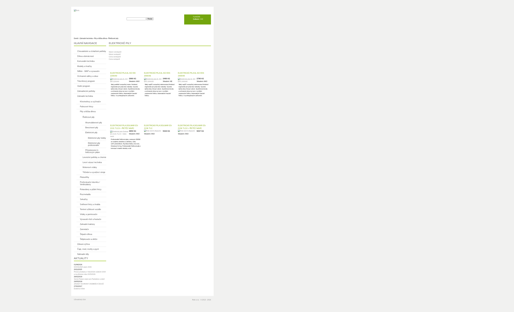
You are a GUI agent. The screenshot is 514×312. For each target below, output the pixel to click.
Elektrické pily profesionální (94, 144)
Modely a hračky (84, 66)
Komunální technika (86, 61)
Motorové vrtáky (90, 167)
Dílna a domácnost (85, 56)
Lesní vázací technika (92, 162)
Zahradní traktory (87, 224)
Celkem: (196, 19)
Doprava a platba (109, 29)
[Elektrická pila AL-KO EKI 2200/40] (119, 80)
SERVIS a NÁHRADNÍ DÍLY (132, 29)
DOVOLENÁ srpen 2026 (83, 267)
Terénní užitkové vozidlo (90, 209)
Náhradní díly (83, 254)
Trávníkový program (86, 81)
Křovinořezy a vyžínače (90, 101)
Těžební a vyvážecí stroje (94, 172)
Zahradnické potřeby (86, 91)
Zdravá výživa (83, 244)
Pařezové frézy (86, 106)
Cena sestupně (114, 59)
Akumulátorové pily (93, 122)
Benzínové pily (91, 127)
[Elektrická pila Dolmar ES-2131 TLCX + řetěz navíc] (119, 134)
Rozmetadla (85, 194)
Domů (76, 38)
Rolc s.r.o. (195, 300)
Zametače (84, 229)
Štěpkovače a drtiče (88, 239)
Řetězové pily (113, 38)
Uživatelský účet (80, 299)
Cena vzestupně (115, 57)
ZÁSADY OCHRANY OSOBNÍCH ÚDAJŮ (89, 284)
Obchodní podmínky (156, 29)
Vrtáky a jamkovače (88, 214)
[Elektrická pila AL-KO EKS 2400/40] (187, 80)
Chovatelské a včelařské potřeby (91, 51)
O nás (93, 29)
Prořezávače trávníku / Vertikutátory (90, 183)
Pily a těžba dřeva (100, 38)
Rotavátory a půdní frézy (90, 189)
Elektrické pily (91, 132)
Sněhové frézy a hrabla (90, 204)
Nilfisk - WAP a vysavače (88, 71)
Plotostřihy (84, 177)
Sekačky (84, 199)
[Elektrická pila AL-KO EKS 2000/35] (153, 80)
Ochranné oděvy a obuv (87, 76)
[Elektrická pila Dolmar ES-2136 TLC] (153, 131)
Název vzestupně (115, 52)
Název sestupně (115, 54)
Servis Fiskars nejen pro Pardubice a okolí (89, 279)
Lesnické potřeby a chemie (94, 157)
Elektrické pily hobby (97, 138)
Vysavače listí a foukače (90, 219)
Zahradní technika (86, 38)
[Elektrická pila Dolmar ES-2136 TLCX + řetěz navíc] (187, 131)
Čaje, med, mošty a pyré (88, 249)
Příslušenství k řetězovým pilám (92, 151)
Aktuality (81, 29)
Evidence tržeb (79, 289)
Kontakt (174, 29)
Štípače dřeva (86, 234)
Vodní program (83, 86)
